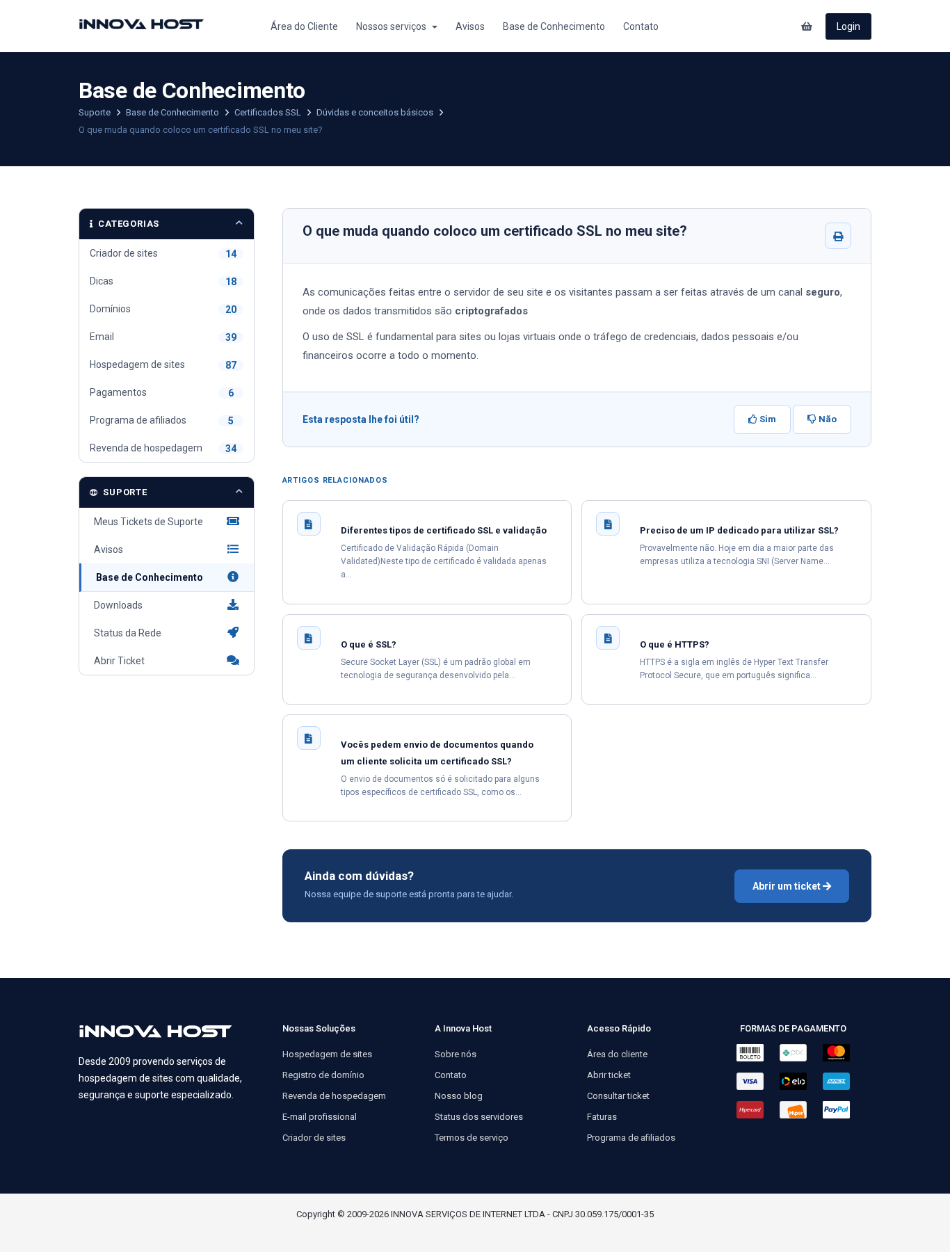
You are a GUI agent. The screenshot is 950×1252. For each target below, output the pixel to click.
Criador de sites (314, 1137)
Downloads (116, 605)
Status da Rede (125, 633)
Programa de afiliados (631, 1137)
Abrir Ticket (117, 660)
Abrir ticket (609, 1075)
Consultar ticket (618, 1096)
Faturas (602, 1116)
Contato (641, 26)
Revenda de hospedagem (334, 1096)
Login (848, 26)
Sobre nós (455, 1054)
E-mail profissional (319, 1116)
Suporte (96, 112)
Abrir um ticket (787, 886)
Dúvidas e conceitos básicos (375, 112)
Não (826, 419)
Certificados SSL (268, 112)
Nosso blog (459, 1096)
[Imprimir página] (838, 236)
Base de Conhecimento (554, 26)
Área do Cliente (304, 26)
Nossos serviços (393, 26)
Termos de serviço (471, 1137)
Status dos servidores (479, 1116)
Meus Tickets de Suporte (146, 521)
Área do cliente (617, 1054)
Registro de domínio (323, 1075)
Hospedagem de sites (327, 1054)
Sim (766, 419)
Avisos (470, 26)
